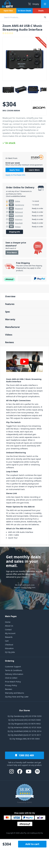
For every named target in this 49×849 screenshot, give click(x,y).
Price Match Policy (13, 681)
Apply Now (14, 170)
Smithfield (19, 216)
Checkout (9, 644)
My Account (10, 633)
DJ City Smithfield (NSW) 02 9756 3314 (24, 731)
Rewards (8, 637)
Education (9, 648)
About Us (9, 625)
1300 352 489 (26, 755)
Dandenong (19, 205)
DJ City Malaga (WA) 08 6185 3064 (25, 738)
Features (9, 304)
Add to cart (32, 844)
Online (17, 201)
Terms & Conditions (13, 670)
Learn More (34, 170)
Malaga (18, 227)
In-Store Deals (24, 10)
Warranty (10, 319)
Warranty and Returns (14, 693)
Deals (40, 10)
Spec (7, 311)
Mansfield (18, 223)
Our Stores (24, 710)
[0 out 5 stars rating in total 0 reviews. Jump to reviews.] (24, 33)
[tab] (24, 296)
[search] (20, 17)
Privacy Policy (26, 587)
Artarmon (18, 219)
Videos (8, 334)
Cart (7, 641)
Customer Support (13, 666)
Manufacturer (12, 327)
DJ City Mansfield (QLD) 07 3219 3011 (24, 735)
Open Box (8, 10)
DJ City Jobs (10, 652)
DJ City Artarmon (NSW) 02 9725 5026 (24, 727)
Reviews (9, 342)
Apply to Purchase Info (15, 175)
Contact (8, 629)
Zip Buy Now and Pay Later (17, 696)
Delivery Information (14, 674)
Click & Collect (11, 678)
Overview (10, 296)
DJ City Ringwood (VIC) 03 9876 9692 (24, 723)
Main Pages (11, 616)
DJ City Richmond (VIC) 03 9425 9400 (24, 720)
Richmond (19, 212)
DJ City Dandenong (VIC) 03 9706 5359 (24, 716)
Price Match (12, 252)
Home (7, 622)
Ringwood (19, 208)
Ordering (9, 660)
